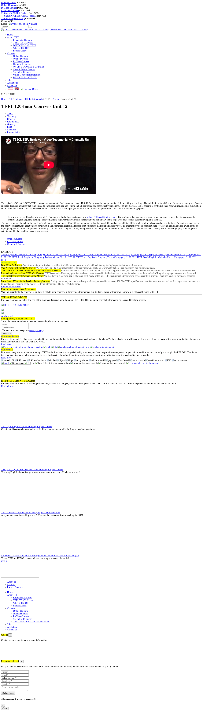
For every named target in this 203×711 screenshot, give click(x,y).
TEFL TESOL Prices (23, 42)
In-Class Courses (9, 8)
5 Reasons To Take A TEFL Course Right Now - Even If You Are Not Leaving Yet (40, 555)
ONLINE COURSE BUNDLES (28, 66)
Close (4, 708)
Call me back (8, 693)
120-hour (56, 99)
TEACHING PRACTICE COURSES (31, 621)
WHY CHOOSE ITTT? (24, 45)
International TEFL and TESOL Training (69, 29)
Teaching (11, 116)
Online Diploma (8, 5)
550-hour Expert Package (13, 18)
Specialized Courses (22, 72)
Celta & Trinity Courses (24, 69)
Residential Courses (22, 40)
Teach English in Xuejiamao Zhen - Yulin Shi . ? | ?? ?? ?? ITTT (100, 254)
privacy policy (36, 330)
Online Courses (8, 2)
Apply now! (7, 316)
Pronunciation (13, 132)
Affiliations (12, 82)
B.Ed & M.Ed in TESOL (25, 77)
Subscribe (6, 333)
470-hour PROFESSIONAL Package (19, 16)
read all (4, 561)
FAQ (9, 127)
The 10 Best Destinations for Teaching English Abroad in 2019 (30, 512)
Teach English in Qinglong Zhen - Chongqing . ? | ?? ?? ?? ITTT (111, 257)
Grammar (11, 129)
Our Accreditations (10, 336)
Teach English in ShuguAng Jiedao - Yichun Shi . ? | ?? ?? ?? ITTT (49, 257)
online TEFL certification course (102, 217)
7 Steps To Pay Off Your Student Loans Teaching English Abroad (32, 469)
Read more (6, 344)
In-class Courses (14, 587)
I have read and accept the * (24, 330)
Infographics (13, 121)
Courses (11, 53)
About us (11, 582)
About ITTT (13, 37)
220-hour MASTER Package (15, 13)
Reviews (11, 119)
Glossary (11, 124)
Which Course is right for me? (27, 74)
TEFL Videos (16, 99)
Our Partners (7, 349)
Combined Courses (10, 10)
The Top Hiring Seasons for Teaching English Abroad (26, 426)
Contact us (12, 85)
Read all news (7, 386)
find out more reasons (11, 286)
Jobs (9, 80)
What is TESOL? (21, 48)
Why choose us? (9, 262)
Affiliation (12, 627)
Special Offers (19, 50)
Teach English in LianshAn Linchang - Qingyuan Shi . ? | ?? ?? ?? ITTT (35, 254)
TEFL (10, 113)
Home (10, 34)
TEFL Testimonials (34, 99)
